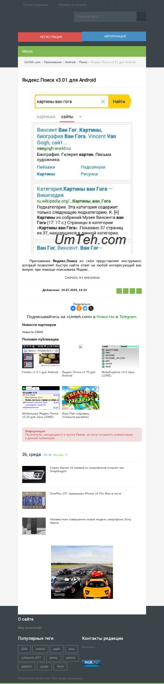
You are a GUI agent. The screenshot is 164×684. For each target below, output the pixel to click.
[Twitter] (122, 4)
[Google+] (141, 4)
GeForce (70, 657)
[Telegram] (85, 308)
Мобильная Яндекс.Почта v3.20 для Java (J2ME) (40, 415)
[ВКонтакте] (112, 4)
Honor (60, 666)
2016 (24, 649)
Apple (56, 649)
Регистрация (51, 37)
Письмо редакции (35, 4)
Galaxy (54, 657)
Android (40, 649)
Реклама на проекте (73, 4)
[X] (91, 308)
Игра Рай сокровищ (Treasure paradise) (75, 415)
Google (44, 666)
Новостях (106, 316)
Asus (72, 649)
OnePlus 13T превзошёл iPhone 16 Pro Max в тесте (85, 493)
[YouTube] (131, 4)
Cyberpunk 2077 (31, 657)
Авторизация (115, 36)
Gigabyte (26, 666)
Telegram (127, 316)
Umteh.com (42, 678)
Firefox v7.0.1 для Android (40, 372)
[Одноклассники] (79, 308)
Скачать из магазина (82, 277)
